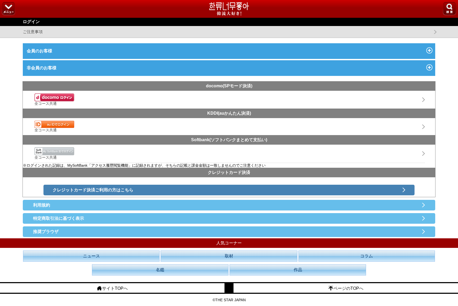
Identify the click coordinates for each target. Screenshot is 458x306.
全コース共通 (45, 103)
